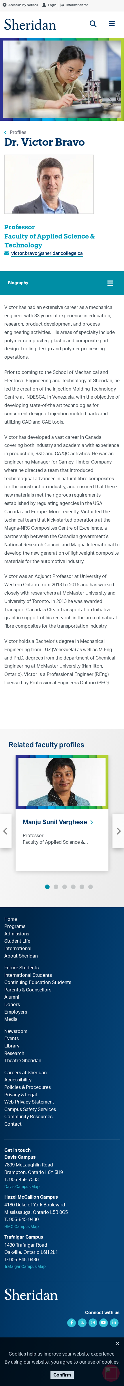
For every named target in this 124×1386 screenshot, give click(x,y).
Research (14, 1053)
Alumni (11, 997)
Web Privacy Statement (29, 1102)
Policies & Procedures (27, 1087)
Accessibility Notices (23, 5)
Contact (13, 1124)
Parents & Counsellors (27, 990)
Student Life (17, 941)
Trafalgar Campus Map (25, 1267)
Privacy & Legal (20, 1095)
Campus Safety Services (30, 1109)
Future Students (21, 968)
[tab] (62, 283)
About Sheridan (21, 956)
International (17, 948)
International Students (28, 975)
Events (11, 1038)
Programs (14, 926)
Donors (12, 1004)
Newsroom (15, 1031)
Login (52, 5)
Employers (15, 1012)
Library (11, 1046)
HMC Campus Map (21, 1227)
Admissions (16, 934)
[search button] (93, 23)
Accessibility (17, 1080)
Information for (77, 5)
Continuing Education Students (37, 982)
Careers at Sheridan (25, 1072)
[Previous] (6, 831)
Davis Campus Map (22, 1187)
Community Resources (28, 1116)
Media (11, 1019)
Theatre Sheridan (22, 1060)
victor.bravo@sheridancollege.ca (47, 253)
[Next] (118, 831)
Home (10, 919)
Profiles (18, 132)
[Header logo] (30, 24)
